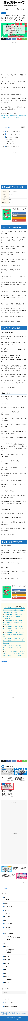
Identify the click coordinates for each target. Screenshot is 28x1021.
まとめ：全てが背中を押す (13, 146)
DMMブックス (16, 213)
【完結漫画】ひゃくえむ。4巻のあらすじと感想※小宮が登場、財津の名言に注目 (14, 634)
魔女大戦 (8, 966)
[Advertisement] (14, 58)
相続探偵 (8, 939)
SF (5, 897)
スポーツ (6, 920)
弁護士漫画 (7, 959)
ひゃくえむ (8, 936)
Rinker (18, 210)
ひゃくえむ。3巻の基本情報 (13, 131)
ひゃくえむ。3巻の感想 (12, 137)
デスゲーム (7, 927)
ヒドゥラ (8, 930)
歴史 (5, 969)
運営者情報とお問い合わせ (10, 1006)
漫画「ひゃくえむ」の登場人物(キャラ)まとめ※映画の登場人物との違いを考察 (14, 647)
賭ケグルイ (8, 913)
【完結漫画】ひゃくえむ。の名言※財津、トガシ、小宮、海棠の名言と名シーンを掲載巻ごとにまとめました (14, 610)
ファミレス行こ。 (10, 949)
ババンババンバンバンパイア (13, 937)
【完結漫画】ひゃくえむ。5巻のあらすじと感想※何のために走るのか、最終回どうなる (14, 641)
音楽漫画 (6, 976)
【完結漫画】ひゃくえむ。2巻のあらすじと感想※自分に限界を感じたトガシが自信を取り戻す (14, 622)
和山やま (6, 946)
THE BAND (9, 979)
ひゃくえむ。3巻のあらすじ (13, 134)
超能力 (6, 973)
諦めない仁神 (10, 141)
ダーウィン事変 (8, 923)
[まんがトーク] (14, 5)
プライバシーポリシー (9, 1002)
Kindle (15, 215)
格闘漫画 (6, 963)
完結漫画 (6, 956)
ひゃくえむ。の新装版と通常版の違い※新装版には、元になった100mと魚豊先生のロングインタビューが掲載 (14, 653)
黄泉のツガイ (7, 982)
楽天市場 (15, 220)
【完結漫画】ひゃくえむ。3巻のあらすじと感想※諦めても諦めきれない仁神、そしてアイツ (13, 628)
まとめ (6, 903)
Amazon (15, 218)
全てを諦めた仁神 (11, 139)
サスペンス (7, 916)
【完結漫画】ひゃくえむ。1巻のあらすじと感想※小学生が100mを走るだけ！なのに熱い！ (13, 616)
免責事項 (19, 1017)
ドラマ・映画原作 (8, 933)
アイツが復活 (10, 143)
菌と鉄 (7, 899)
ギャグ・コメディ (8, 906)
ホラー (6, 943)
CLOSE (22, 127)
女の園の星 (8, 952)
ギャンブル (7, 910)
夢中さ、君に (9, 951)
